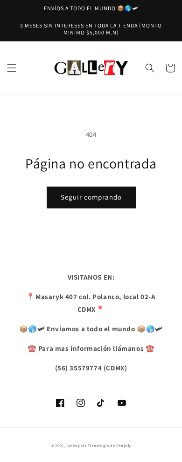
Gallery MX (77, 445)
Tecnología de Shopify (109, 445)
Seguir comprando (91, 197)
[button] (11, 68)
